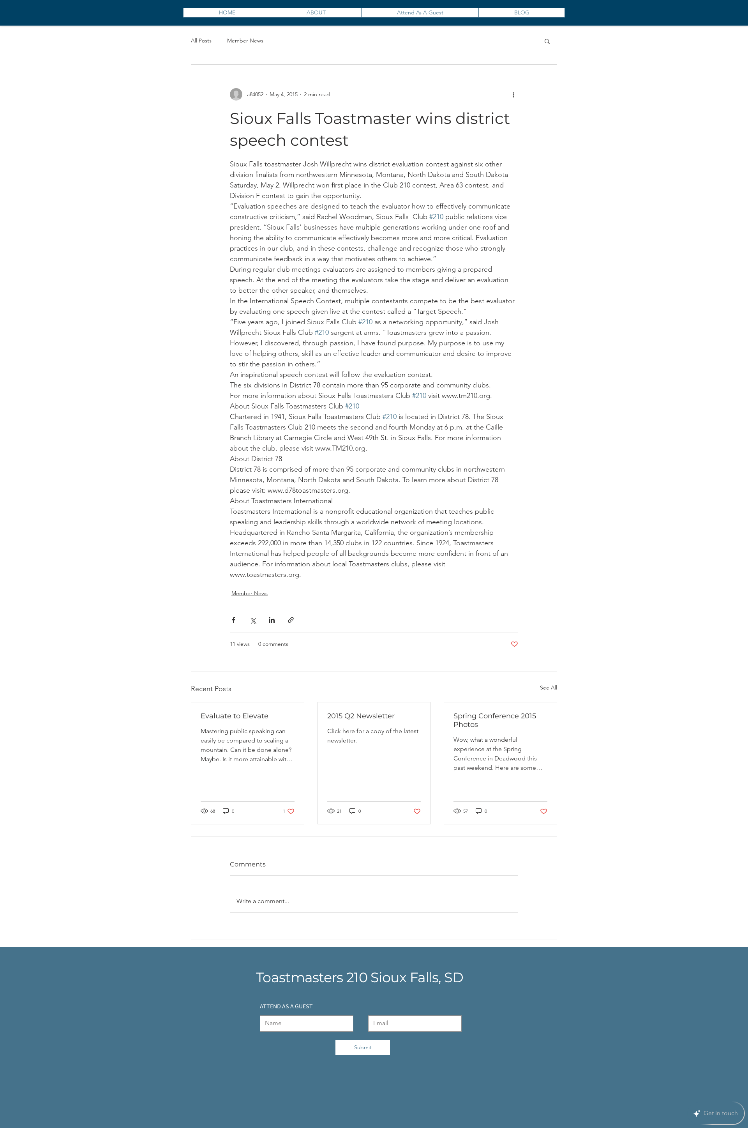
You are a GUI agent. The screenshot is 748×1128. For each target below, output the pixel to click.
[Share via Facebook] (233, 620)
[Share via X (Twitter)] (252, 620)
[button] (547, 41)
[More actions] (513, 94)
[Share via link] (291, 620)
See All (548, 687)
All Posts (201, 40)
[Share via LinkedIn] (271, 620)
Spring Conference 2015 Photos (494, 720)
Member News (245, 40)
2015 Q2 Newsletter (361, 716)
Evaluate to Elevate (234, 716)
